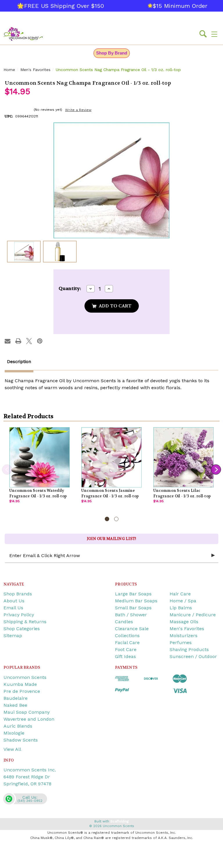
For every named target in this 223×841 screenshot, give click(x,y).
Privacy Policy (18, 614)
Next (216, 470)
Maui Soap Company (26, 712)
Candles (124, 621)
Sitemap (12, 635)
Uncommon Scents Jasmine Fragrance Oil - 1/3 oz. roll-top (110, 493)
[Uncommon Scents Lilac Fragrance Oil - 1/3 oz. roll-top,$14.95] (183, 457)
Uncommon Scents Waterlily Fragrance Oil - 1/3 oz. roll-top (38, 493)
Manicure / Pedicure (193, 614)
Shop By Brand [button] (111, 52)
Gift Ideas (125, 656)
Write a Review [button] (78, 110)
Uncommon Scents (24, 677)
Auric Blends (17, 726)
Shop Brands (17, 594)
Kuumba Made (20, 684)
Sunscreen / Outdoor (193, 656)
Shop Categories (21, 628)
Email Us (13, 607)
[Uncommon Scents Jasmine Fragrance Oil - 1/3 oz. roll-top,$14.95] (111, 457)
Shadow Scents (20, 740)
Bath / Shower (131, 614)
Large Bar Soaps (133, 594)
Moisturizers (183, 635)
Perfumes (181, 642)
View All (12, 749)
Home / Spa (183, 600)
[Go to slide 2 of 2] (116, 519)
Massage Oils (184, 621)
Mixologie (13, 733)
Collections (127, 635)
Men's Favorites (187, 628)
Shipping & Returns (24, 621)
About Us (13, 600)
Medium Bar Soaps (136, 600)
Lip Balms (181, 607)
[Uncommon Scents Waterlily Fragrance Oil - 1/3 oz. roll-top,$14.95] (39, 457)
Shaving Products (189, 649)
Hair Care (180, 594)
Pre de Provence (21, 691)
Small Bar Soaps (133, 607)
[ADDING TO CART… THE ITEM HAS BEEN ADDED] (111, 306)
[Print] (18, 341)
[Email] (7, 341)
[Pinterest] (40, 341)
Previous (7, 470)
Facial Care (127, 642)
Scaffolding (119, 821)
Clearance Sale (132, 628)
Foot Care (125, 649)
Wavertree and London (28, 719)
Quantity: (70, 288)
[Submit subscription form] (213, 556)
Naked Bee (15, 705)
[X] (29, 341)
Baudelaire (15, 698)
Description (19, 361)
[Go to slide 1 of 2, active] (107, 519)
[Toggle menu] (214, 34)
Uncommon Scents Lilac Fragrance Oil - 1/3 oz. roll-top (182, 493)
